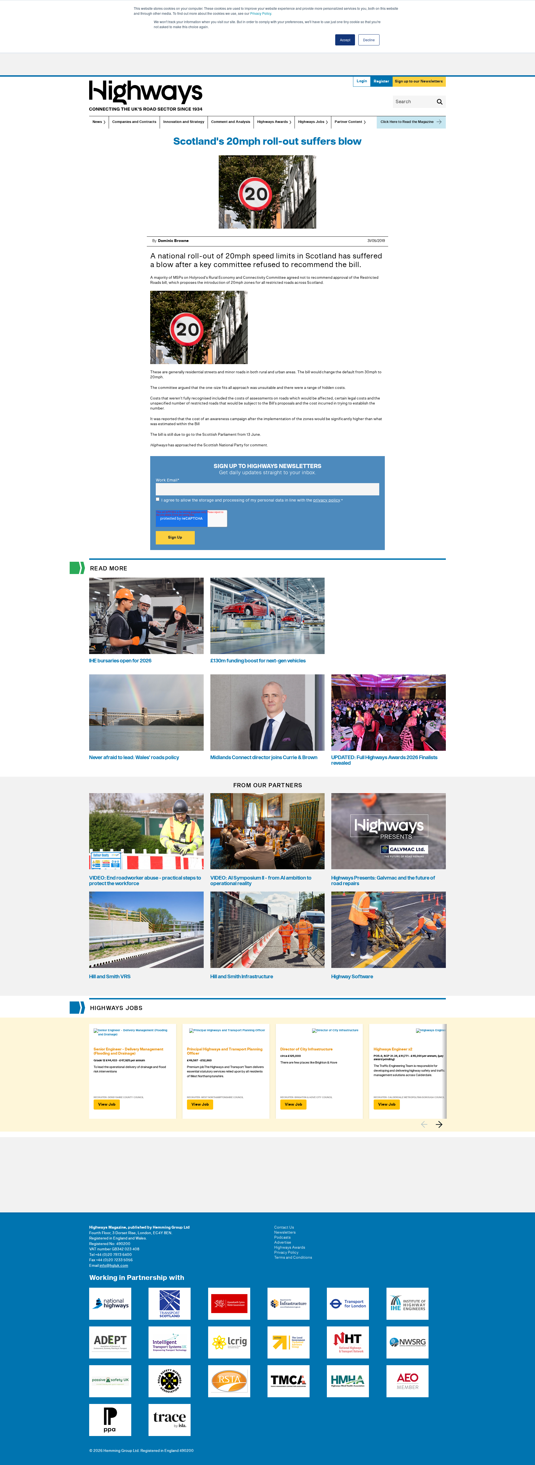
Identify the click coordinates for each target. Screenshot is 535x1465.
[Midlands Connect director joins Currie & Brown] (267, 712)
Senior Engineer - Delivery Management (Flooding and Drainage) (128, 1052)
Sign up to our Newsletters (419, 81)
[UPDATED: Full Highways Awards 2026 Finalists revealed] (388, 712)
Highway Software (352, 976)
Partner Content (348, 122)
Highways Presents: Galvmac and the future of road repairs (383, 880)
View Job (106, 1104)
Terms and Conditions (293, 1257)
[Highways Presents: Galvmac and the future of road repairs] (388, 831)
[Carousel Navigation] (433, 1124)
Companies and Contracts (134, 122)
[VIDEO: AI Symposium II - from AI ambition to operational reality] (267, 831)
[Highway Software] (388, 930)
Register (381, 81)
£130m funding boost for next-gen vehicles (258, 661)
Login (362, 81)
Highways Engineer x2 (393, 1049)
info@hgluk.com (113, 1265)
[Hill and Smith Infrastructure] (267, 930)
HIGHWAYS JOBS (116, 1008)
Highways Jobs (311, 122)
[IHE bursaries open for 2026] (146, 616)
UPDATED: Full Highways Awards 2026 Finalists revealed (384, 760)
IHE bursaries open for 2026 (120, 661)
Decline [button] (369, 39)
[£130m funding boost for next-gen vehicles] (267, 616)
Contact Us (284, 1227)
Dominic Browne (173, 241)
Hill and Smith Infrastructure (241, 976)
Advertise (282, 1242)
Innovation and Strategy (183, 122)
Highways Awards (272, 122)
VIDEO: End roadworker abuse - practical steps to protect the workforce (145, 880)
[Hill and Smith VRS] (146, 930)
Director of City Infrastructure (306, 1049)
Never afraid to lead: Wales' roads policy (134, 757)
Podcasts (282, 1237)
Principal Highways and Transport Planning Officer (224, 1052)
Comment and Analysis (230, 122)
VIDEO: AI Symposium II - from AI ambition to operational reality (261, 880)
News (97, 122)
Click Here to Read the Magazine (407, 122)
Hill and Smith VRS (110, 976)
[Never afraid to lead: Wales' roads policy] (146, 712)
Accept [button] (345, 39)
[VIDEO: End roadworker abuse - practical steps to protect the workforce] (146, 831)
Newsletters (285, 1232)
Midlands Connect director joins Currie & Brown (263, 757)
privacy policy (326, 500)
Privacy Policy (260, 13)
